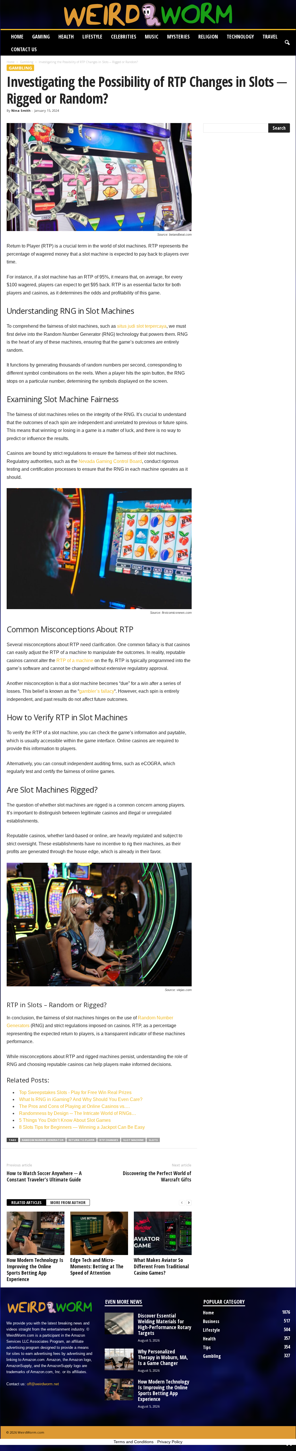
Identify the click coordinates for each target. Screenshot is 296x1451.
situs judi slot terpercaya (141, 326)
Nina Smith (21, 110)
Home (17, 36)
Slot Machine (133, 1140)
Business (211, 1321)
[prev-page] (182, 1203)
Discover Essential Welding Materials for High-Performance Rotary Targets (164, 1324)
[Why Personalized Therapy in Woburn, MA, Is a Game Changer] (119, 1359)
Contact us (24, 49)
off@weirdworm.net (43, 1384)
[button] (287, 42)
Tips (207, 1347)
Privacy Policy (169, 1441)
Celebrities (123, 36)
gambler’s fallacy (96, 691)
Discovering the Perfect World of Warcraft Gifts (157, 1176)
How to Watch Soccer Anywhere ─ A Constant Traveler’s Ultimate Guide (44, 1176)
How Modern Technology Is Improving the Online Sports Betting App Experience (35, 1269)
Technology (240, 36)
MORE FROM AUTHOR (68, 1202)
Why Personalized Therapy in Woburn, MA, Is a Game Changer (163, 1357)
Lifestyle (92, 36)
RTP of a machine (74, 660)
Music (151, 36)
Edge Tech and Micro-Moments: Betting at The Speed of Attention (96, 1266)
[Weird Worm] (148, 14)
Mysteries (178, 36)
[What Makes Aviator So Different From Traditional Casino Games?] (163, 1233)
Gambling (26, 62)
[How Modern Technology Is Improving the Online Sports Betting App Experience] (35, 1233)
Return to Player (82, 1140)
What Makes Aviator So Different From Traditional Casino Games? (161, 1266)
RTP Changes (108, 1140)
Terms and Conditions (133, 1441)
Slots (153, 1140)
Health (66, 36)
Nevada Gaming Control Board (110, 461)
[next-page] (189, 1203)
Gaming (41, 36)
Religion (208, 36)
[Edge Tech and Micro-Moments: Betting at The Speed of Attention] (99, 1233)
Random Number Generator (43, 1140)
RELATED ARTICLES (26, 1202)
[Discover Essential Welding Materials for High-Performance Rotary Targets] (119, 1323)
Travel (270, 36)
